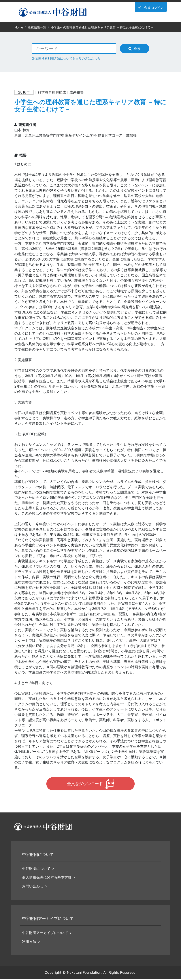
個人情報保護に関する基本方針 (47, 877)
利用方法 (29, 941)
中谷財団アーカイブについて (45, 932)
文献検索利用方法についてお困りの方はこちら (67, 58)
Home (19, 27)
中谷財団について (36, 868)
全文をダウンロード (85, 783)
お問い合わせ (32, 886)
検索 (137, 48)
